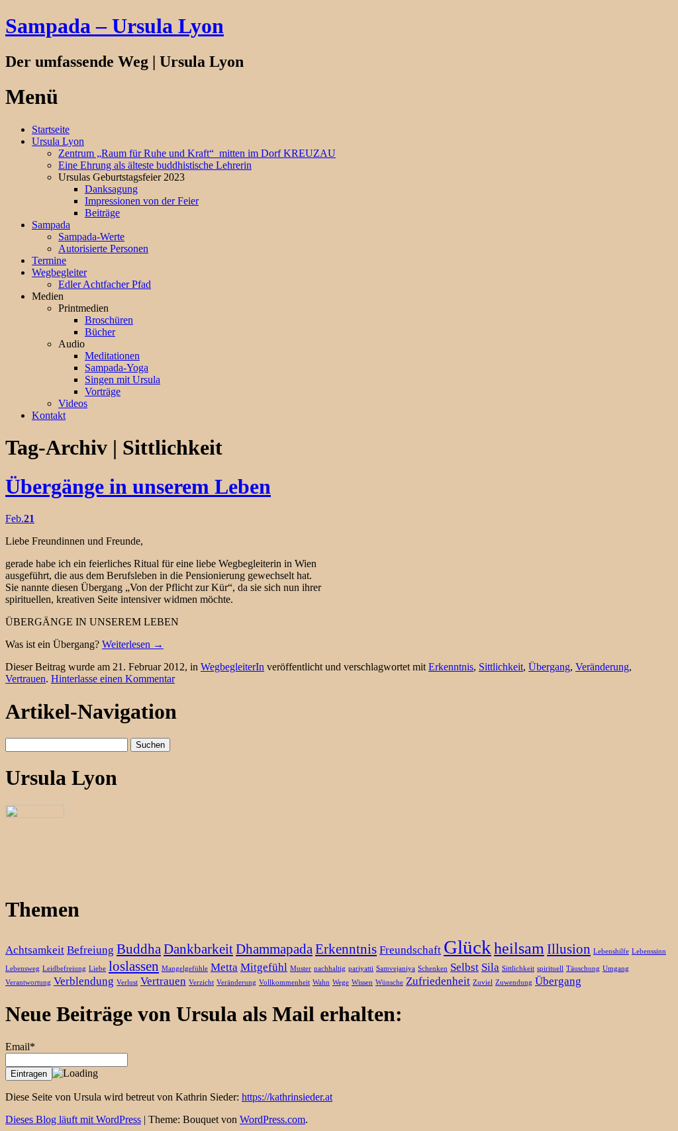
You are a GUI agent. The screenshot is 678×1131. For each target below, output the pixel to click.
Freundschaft (410, 950)
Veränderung (602, 666)
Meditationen (112, 355)
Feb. (19, 518)
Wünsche (389, 982)
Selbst (464, 967)
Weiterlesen (133, 644)
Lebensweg (22, 968)
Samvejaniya (395, 968)
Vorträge (103, 391)
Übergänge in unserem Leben (138, 486)
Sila (490, 967)
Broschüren (109, 320)
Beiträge (102, 212)
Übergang (549, 666)
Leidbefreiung (64, 968)
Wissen (362, 982)
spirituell (550, 968)
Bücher (100, 332)
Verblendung (84, 981)
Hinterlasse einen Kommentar (113, 678)
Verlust (127, 982)
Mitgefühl (263, 967)
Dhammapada (274, 949)
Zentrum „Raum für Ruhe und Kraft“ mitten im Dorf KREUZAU (197, 153)
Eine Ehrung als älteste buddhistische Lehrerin (155, 165)
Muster (300, 968)
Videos (72, 403)
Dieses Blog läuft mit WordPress (73, 1119)
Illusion (569, 949)
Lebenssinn (649, 951)
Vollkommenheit (284, 982)
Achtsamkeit (34, 950)
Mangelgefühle (185, 968)
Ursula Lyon (58, 141)
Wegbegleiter (59, 272)
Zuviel (483, 982)
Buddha (139, 949)
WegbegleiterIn (232, 666)
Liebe (97, 968)
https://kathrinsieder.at (287, 1097)
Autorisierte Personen (103, 248)
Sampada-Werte (91, 236)
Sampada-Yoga (116, 367)
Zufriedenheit (438, 981)
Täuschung (583, 968)
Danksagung (111, 189)
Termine (49, 260)
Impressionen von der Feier (142, 200)
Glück (467, 947)
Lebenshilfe (611, 951)
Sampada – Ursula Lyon (114, 26)
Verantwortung (28, 982)
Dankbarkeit (198, 949)
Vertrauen (25, 678)
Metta (224, 967)
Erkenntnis (450, 666)
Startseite (51, 129)
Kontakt (49, 415)
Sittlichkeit (501, 666)
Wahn (321, 982)
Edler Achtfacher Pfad (104, 284)
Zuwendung (513, 982)
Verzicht (201, 982)
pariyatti (360, 968)
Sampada (51, 224)
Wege (340, 982)
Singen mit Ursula (122, 379)
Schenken (433, 968)
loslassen (134, 966)
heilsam (519, 948)
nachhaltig (330, 968)
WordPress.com (272, 1119)
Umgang (616, 968)
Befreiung (90, 950)
